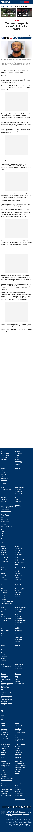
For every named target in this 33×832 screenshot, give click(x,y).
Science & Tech (20, 568)
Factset (26, 822)
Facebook (2, 38)
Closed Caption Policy (23, 812)
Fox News (5, 2)
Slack (19, 807)
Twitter (5, 38)
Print (14, 38)
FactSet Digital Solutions (20, 824)
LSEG (29, 825)
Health (3, 546)
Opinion (17, 468)
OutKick (3, 497)
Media (3, 487)
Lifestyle (18, 497)
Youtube (11, 807)
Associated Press (16, 32)
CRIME (16, 20)
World (3, 468)
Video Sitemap (9, 815)
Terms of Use (9, 811)
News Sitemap (26, 814)
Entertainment (19, 487)
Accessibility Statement (17, 814)
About (3, 607)
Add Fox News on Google (25, 37)
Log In (22, 1)
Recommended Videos (7, 6)
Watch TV (27, 1)
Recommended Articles (21, 6)
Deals (17, 546)
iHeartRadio (30, 807)
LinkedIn (16, 807)
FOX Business (5, 568)
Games (3, 585)
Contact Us (8, 814)
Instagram (8, 807)
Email (16, 38)
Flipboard (11, 38)
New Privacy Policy (17, 811)
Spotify (27, 807)
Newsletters (25, 807)
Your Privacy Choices (13, 812)
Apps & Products (20, 607)
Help (30, 812)
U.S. (2, 451)
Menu (31, 2)
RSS (22, 807)
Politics (17, 451)
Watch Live (18, 585)
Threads (8, 38)
